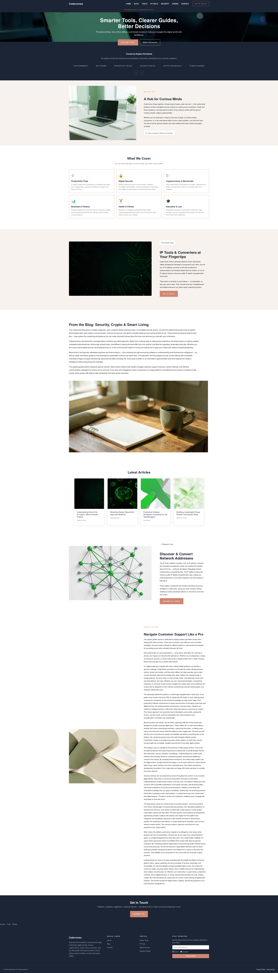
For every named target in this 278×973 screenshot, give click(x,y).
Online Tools (144, 940)
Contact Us (139, 914)
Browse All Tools (171, 601)
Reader (176, 952)
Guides (175, 4)
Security (165, 4)
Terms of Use (270, 969)
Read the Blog (150, 42)
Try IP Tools (169, 294)
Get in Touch (201, 4)
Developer (185, 952)
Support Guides (145, 951)
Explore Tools (128, 42)
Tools (144, 4)
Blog (136, 4)
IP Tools (154, 4)
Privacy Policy (261, 969)
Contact (185, 4)
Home (128, 4)
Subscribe (191, 956)
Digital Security (145, 947)
